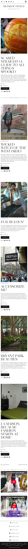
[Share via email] (4, 91)
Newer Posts (22, 464)
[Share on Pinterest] (9, 91)
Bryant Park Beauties (12, 357)
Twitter (14, 522)
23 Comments (5, 451)
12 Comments (5, 85)
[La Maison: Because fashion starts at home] (14, 401)
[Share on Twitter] (8, 91)
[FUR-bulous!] (14, 199)
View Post (5, 88)
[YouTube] (6, 1)
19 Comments (5, 165)
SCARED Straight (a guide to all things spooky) (13, 65)
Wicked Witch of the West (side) (13, 147)
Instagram (14, 526)
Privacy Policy (9, 545)
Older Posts (5, 464)
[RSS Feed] (13, 1)
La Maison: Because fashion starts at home (10, 430)
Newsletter (24, 544)
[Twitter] (1, 1)
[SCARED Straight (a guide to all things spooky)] (14, 36)
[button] (26, 1)
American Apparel (6, 163)
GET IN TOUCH (12, 544)
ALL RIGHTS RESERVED (17, 543)
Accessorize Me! (12, 288)
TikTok (14, 529)
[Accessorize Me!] (14, 264)
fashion (3, 83)
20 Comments (5, 234)
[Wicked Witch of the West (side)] (14, 122)
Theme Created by (14, 547)
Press (18, 544)
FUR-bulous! (12, 222)
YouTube (15, 540)
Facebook (14, 533)
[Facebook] (8, 1)
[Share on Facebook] (6, 91)
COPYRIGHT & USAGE (18, 545)
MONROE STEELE (14, 6)
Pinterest (14, 536)
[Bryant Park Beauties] (14, 333)
